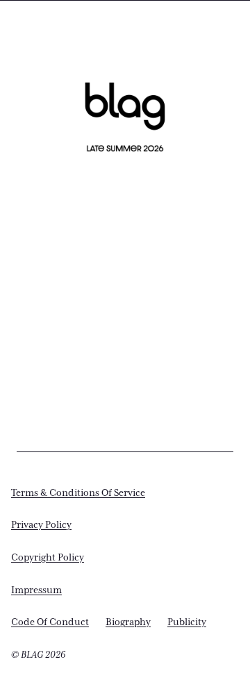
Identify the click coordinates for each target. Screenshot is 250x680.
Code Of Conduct (50, 622)
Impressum (36, 590)
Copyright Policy (47, 557)
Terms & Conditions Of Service (78, 493)
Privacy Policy (41, 525)
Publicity (186, 622)
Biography (128, 622)
